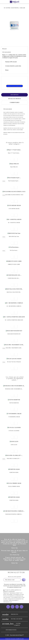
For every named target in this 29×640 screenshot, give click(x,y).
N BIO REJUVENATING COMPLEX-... (14, 514)
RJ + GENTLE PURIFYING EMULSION (14, 320)
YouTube (17, 606)
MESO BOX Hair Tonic (14, 236)
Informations (11, 629)
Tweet (8, 81)
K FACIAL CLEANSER (14, 430)
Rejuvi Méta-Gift (14, 166)
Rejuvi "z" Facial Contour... (14, 153)
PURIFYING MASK (14, 472)
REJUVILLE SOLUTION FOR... (14, 292)
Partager (4, 81)
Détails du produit (14, 98)
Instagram (21, 606)
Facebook (8, 606)
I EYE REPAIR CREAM (14, 208)
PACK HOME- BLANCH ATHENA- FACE (14, 194)
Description (14, 94)
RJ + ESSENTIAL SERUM (14, 222)
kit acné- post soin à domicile (14, 361)
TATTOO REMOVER (14, 402)
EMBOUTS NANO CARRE (14, 264)
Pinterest (12, 81)
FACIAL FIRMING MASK (14, 486)
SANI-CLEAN (14, 444)
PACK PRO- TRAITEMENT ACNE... (14, 347)
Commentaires (14, 102)
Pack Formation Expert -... (14, 180)
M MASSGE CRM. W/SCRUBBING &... (14, 388)
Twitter (12, 606)
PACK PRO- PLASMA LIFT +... (14, 458)
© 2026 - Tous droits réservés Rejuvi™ (14, 635)
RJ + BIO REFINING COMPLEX (14, 306)
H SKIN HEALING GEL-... (14, 278)
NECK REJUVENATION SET (14, 333)
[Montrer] (12, 159)
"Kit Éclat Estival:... (14, 250)
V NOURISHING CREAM (14, 416)
